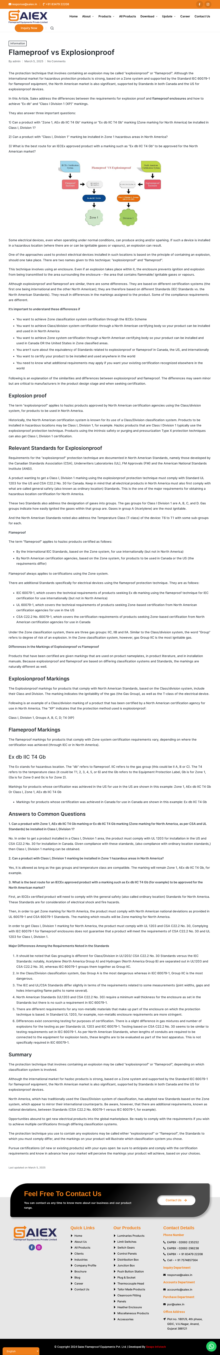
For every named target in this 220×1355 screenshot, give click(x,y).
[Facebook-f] (32, 1247)
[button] (29, 28)
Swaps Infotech (156, 1346)
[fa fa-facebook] (199, 4)
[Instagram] (39, 1247)
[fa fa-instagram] (208, 4)
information (17, 43)
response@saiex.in (24, 4)
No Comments (56, 61)
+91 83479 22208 (57, 4)
